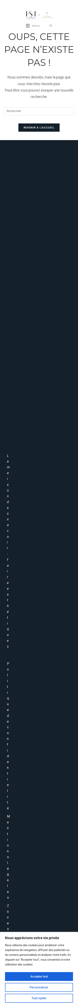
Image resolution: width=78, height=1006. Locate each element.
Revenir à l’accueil (39, 127)
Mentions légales (8, 857)
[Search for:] (51, 26)
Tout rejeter (39, 998)
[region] (39, 969)
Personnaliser (39, 987)
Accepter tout (39, 976)
